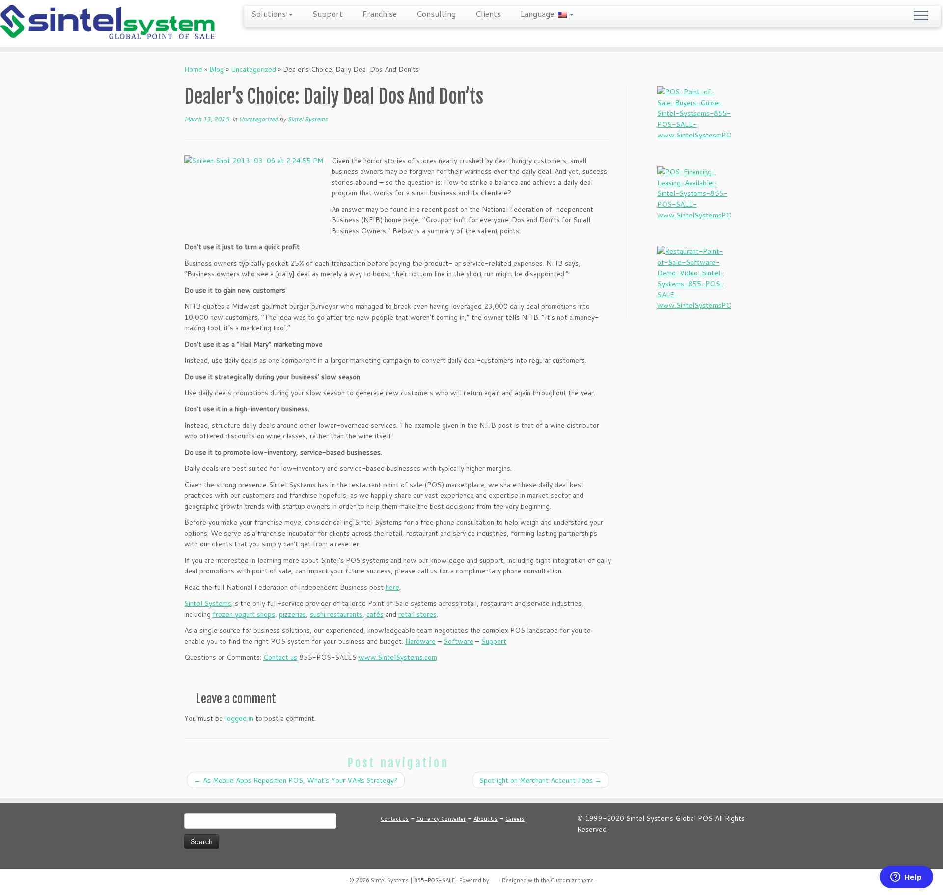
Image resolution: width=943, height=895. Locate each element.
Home (193, 69)
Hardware (420, 641)
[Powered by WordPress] (494, 878)
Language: (539, 13)
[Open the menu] (921, 16)
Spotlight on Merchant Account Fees (540, 780)
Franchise (379, 13)
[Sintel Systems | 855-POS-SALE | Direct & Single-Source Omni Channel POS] (109, 23)
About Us (485, 819)
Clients (488, 13)
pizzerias (292, 614)
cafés (375, 614)
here (392, 587)
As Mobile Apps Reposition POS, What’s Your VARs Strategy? (295, 780)
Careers (515, 819)
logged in (239, 718)
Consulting (436, 13)
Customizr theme (572, 880)
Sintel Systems (307, 119)
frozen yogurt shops (244, 614)
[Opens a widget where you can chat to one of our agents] (906, 878)
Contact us (280, 657)
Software (458, 641)
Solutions (269, 13)
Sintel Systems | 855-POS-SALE (413, 880)
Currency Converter (441, 819)
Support (327, 13)
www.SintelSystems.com (398, 657)
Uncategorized (253, 69)
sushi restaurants (336, 614)
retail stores (417, 614)
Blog (216, 69)
